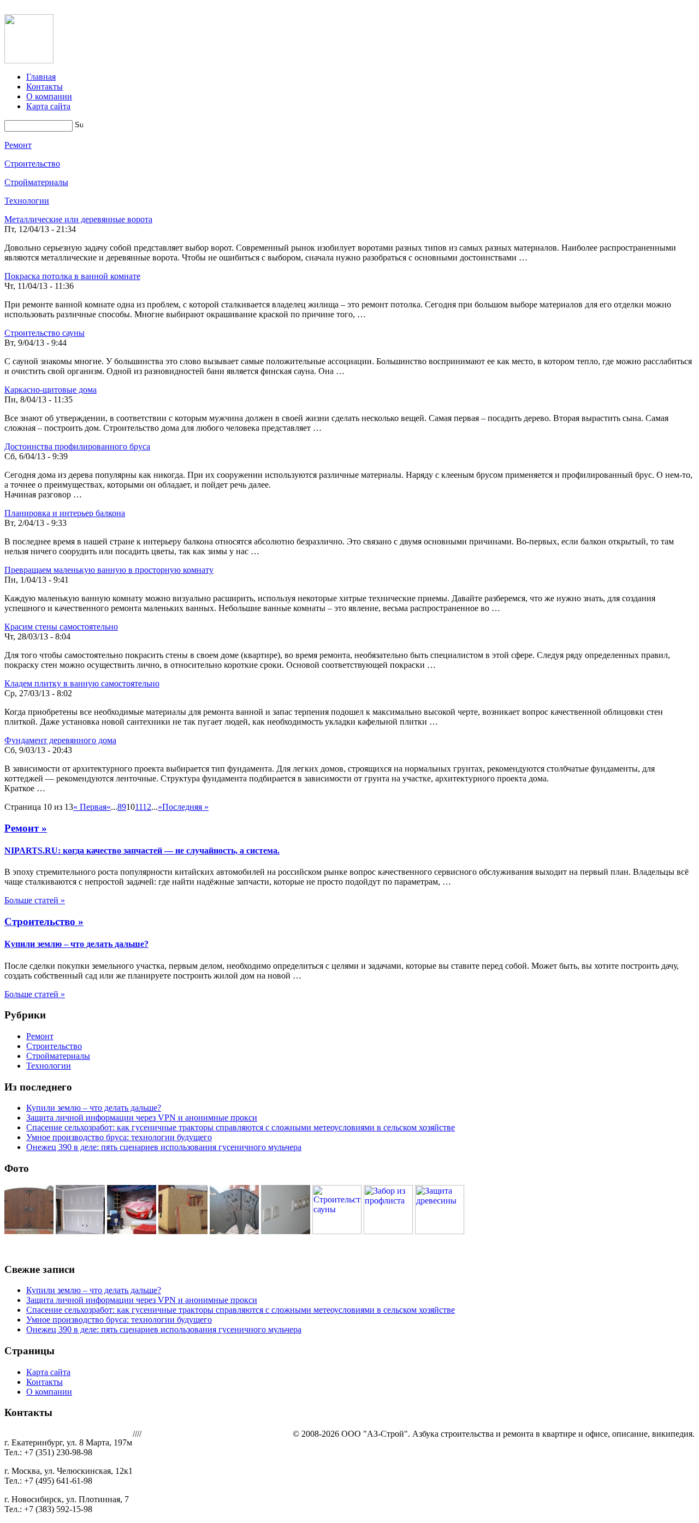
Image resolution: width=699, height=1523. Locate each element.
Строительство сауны (44, 332)
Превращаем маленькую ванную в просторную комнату (109, 569)
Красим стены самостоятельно (61, 626)
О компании (49, 96)
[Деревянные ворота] (29, 1231)
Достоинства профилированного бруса (77, 446)
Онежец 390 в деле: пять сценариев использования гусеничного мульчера (163, 1147)
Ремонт (18, 145)
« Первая (89, 806)
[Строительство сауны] (337, 1231)
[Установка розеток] (285, 1231)
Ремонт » (25, 828)
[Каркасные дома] (183, 1231)
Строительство (32, 163)
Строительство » (44, 921)
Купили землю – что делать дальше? (76, 944)
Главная (41, 76)
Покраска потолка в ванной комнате (72, 276)
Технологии (26, 200)
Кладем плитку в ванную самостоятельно (81, 683)
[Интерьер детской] (131, 1231)
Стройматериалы (36, 182)
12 (147, 806)
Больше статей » (34, 900)
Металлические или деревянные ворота (78, 219)
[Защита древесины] (439, 1231)
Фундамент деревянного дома (60, 740)
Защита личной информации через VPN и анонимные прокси (141, 1117)
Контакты (44, 86)
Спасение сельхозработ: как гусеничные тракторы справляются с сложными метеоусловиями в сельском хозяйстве (240, 1127)
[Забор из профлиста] (388, 1231)
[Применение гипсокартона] (80, 1231)
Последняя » (185, 806)
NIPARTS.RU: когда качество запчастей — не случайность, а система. (142, 850)
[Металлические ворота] (234, 1231)
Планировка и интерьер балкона (64, 513)
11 (139, 806)
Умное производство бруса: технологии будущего (119, 1137)
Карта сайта (48, 106)
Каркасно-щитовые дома (50, 389)
